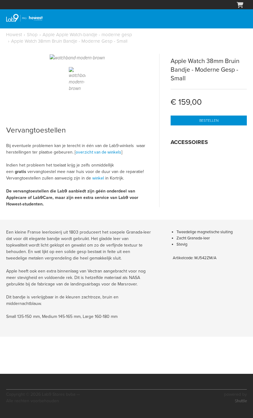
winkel (98, 178)
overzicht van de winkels (98, 152)
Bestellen (208, 120)
